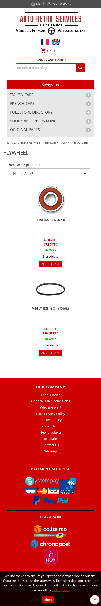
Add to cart (50, 264)
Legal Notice (50, 395)
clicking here (60, 590)
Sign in (38, 3)
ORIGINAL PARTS (25, 130)
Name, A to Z (50, 174)
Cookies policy (50, 420)
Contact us (50, 445)
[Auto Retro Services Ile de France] (50, 22)
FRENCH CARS (22, 103)
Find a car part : (50, 59)
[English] (55, 41)
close (48, 600)
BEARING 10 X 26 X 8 (50, 220)
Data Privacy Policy (50, 413)
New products (50, 432)
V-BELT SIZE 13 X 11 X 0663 (50, 309)
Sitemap (50, 451)
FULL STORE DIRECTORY (31, 112)
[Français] (45, 41)
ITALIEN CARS (22, 95)
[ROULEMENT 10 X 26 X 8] (50, 199)
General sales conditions (50, 401)
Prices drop (50, 426)
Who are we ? (50, 407)
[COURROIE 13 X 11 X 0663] (50, 288)
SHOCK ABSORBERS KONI (32, 121)
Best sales (50, 438)
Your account (59, 3)
